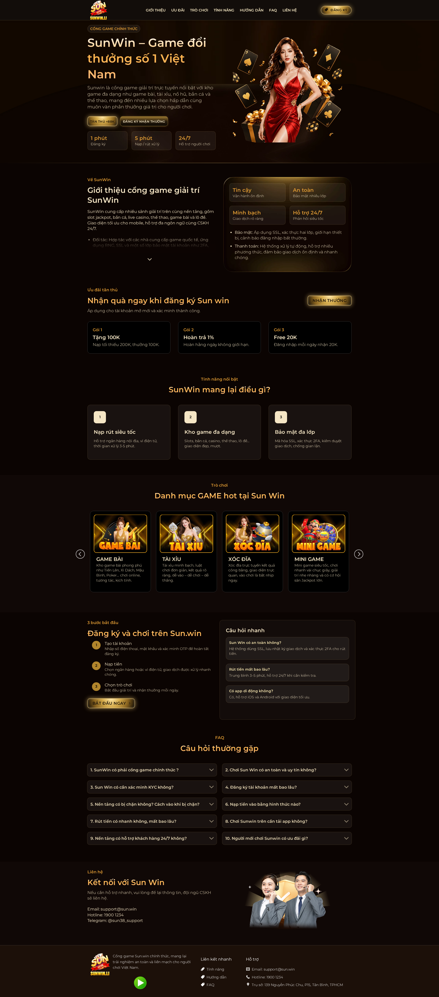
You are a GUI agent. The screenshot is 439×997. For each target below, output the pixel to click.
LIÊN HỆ (290, 10)
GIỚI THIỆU (156, 10)
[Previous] (80, 554)
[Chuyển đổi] (211, 770)
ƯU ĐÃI (177, 10)
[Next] (358, 554)
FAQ (273, 10)
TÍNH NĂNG (224, 10)
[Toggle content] (150, 261)
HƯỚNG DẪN (251, 10)
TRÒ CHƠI (199, 10)
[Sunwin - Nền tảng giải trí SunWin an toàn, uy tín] (112, 10)
